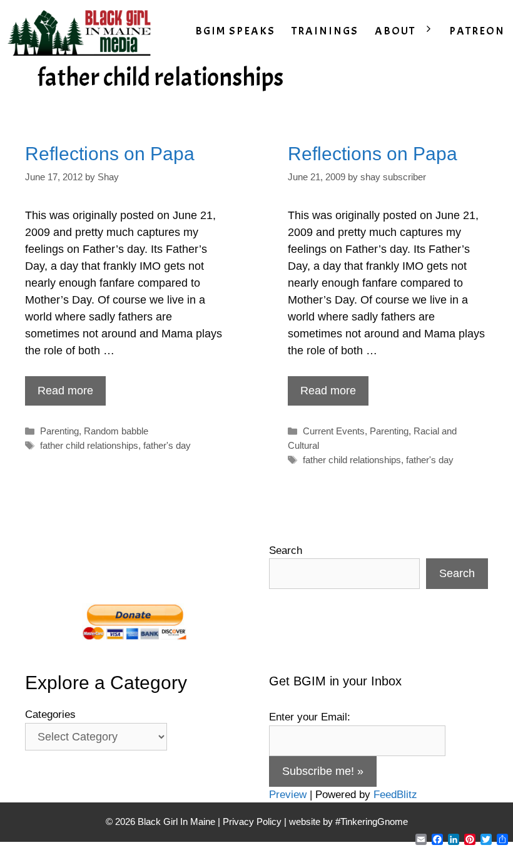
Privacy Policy (252, 821)
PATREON (477, 31)
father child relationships (89, 445)
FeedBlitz (395, 795)
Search (285, 550)
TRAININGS (325, 31)
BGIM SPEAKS (235, 31)
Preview (288, 795)
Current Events (334, 431)
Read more (65, 390)
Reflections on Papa (110, 153)
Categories (50, 714)
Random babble (116, 431)
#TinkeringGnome (371, 821)
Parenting (59, 431)
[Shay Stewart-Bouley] (82, 31)
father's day (167, 445)
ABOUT (395, 31)
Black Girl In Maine (178, 821)
